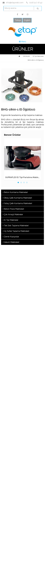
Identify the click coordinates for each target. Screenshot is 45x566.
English (27, 20)
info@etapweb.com (14, 2)
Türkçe (18, 20)
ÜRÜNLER (26, 56)
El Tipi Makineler (38, 56)
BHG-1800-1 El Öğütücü (36, 60)
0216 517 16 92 (35, 2)
